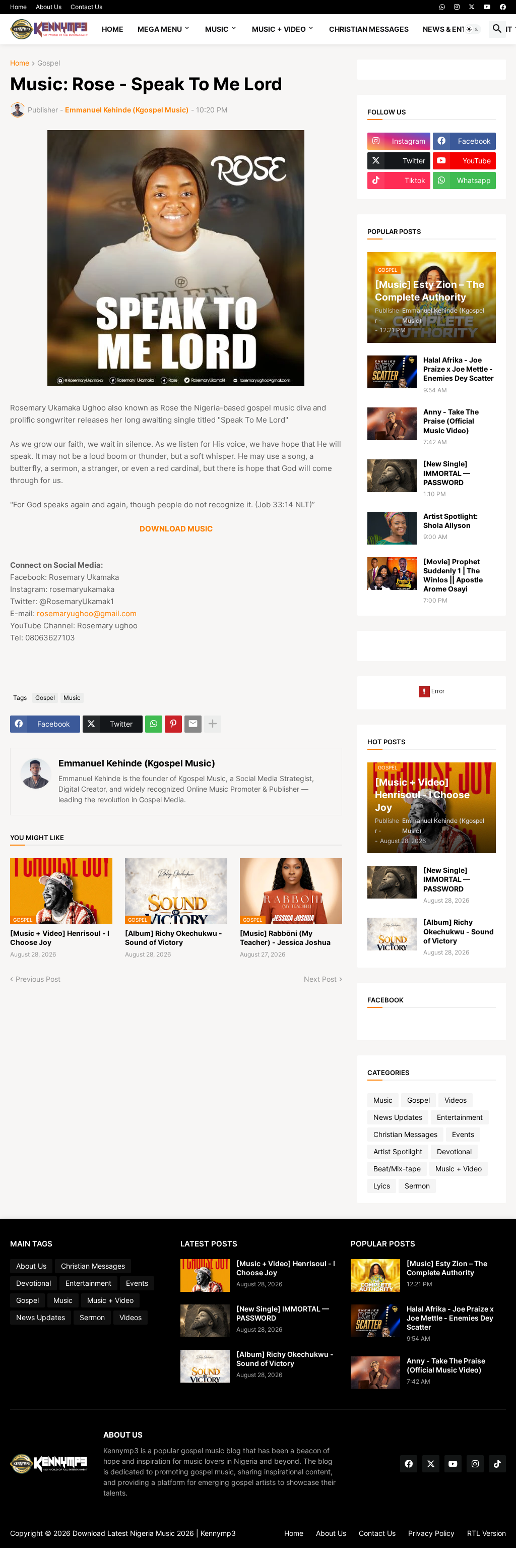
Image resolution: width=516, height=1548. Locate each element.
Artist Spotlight (397, 1151)
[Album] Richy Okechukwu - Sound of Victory (173, 937)
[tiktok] (497, 1463)
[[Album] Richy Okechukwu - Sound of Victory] (392, 934)
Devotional (454, 1151)
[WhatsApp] (153, 724)
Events (463, 1134)
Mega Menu (160, 29)
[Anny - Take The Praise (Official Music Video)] (392, 423)
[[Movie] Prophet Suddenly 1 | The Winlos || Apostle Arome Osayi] (392, 573)
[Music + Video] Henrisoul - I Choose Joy (59, 937)
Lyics (381, 1185)
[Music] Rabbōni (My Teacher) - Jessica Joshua (285, 937)
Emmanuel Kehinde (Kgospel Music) (136, 763)
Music (217, 29)
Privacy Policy (431, 1533)
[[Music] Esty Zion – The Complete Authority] (375, 1275)
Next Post (320, 979)
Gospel (48, 63)
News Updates (397, 1117)
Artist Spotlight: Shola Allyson (450, 520)
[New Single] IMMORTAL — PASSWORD (446, 472)
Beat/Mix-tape (397, 1168)
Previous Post (38, 979)
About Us (48, 7)
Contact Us (86, 7)
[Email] (193, 724)
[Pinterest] (173, 724)
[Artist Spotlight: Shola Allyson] (392, 528)
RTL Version (486, 1533)
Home (18, 7)
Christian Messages (369, 29)
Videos (455, 1100)
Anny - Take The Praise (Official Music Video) (451, 420)
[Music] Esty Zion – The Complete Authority (447, 1268)
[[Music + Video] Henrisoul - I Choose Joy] (205, 1275)
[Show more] (212, 724)
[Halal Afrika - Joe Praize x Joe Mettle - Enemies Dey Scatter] (392, 371)
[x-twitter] (472, 7)
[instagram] (457, 7)
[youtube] (487, 7)
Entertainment (460, 1117)
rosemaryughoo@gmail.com (87, 613)
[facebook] (503, 7)
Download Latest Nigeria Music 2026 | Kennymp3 (154, 1533)
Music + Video (279, 29)
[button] (472, 29)
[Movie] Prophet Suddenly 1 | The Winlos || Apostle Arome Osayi (453, 575)
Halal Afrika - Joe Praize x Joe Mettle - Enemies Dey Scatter (458, 368)
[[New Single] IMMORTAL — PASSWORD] (392, 475)
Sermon (417, 1185)
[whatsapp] (442, 7)
